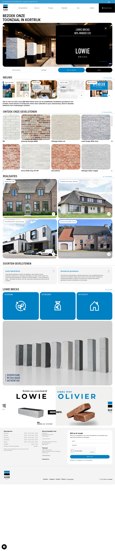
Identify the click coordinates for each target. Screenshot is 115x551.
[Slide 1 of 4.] (57, 406)
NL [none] (109, 1)
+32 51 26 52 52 (46, 455)
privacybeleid (89, 460)
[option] (111, 1)
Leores (110, 479)
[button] (109, 406)
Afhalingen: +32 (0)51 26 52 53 (30, 1)
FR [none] (113, 1)
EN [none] (111, 1)
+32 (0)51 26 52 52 (17, 1)
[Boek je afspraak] (4, 546)
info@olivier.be (7, 1)
